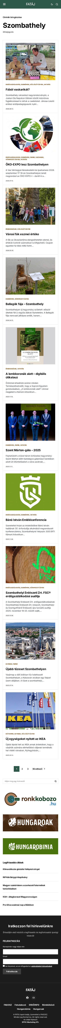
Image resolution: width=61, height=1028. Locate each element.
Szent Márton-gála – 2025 (23, 450)
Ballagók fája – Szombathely (24, 304)
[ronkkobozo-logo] (30, 799)
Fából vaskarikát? (18, 89)
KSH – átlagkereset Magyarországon (20, 897)
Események (25, 84)
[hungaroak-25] (30, 822)
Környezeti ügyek (13, 159)
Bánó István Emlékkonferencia (26, 520)
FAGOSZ (8, 1005)
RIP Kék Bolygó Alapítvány (15, 877)
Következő (37, 769)
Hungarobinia (23, 1009)
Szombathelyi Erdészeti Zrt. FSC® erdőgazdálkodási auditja (28, 594)
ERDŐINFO (34, 1005)
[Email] (33, 998)
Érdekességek (11, 229)
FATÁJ (30, 4)
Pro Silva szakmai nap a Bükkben (18, 905)
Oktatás (47, 84)
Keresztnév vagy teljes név (14, 947)
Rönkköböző (48, 1005)
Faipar (32, 157)
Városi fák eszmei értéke (22, 234)
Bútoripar (10, 734)
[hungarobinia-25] (30, 846)
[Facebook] (27, 998)
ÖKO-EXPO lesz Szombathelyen (27, 164)
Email (5, 956)
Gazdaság (40, 157)
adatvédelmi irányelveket (41, 966)
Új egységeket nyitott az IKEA (26, 739)
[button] (4, 4)
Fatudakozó (20, 1005)
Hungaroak (38, 1009)
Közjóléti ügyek (36, 84)
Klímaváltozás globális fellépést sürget (21, 869)
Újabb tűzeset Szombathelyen (26, 669)
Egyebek (9, 664)
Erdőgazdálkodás (13, 84)
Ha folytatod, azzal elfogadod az (28, 966)
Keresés (55, 781)
